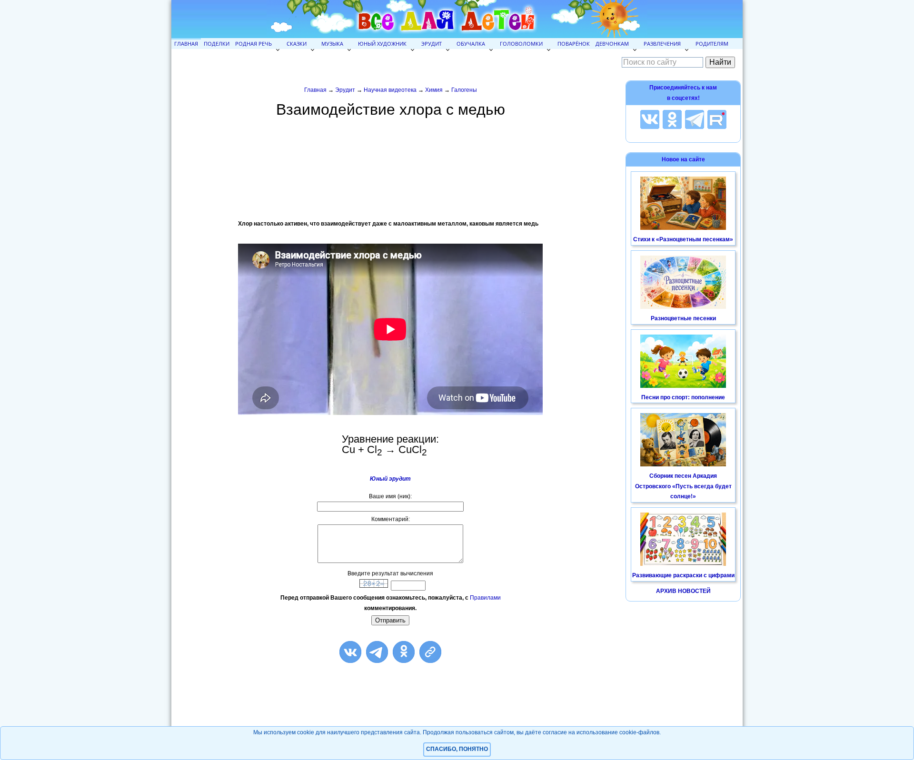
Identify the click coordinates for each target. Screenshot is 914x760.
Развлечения (662, 43)
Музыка (332, 43)
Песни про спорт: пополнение (683, 397)
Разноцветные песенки (683, 318)
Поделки (216, 43)
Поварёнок (573, 43)
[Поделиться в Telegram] (377, 652)
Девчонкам (612, 43)
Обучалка (471, 43)
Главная (186, 43)
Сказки (297, 43)
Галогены (464, 90)
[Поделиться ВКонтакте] (350, 652)
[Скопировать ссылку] (430, 652)
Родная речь (253, 43)
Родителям (711, 43)
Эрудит (431, 43)
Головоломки (521, 43)
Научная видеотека (390, 90)
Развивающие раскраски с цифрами (683, 575)
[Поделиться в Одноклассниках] (404, 652)
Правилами (485, 597)
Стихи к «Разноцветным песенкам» (683, 239)
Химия (434, 90)
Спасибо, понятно (457, 749)
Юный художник (382, 43)
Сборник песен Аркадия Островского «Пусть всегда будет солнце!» (683, 486)
